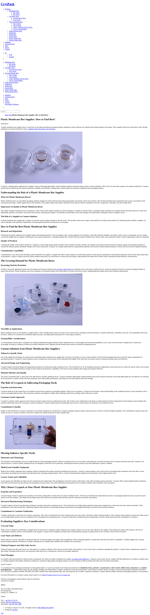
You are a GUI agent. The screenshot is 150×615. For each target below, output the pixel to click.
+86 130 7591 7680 (15, 604)
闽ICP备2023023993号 (46, 608)
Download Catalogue (12, 104)
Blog (6, 99)
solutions (8, 95)
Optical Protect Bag (11, 92)
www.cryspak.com (64, 575)
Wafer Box (8, 84)
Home (7, 115)
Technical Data (10, 97)
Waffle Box (8, 86)
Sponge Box (9, 88)
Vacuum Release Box (12, 73)
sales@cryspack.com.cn (49, 575)
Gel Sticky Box (10, 68)
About (7, 100)
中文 (10, 55)
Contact (7, 102)
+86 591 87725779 (11, 600)
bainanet (15, 610)
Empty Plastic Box (11, 90)
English (11, 57)
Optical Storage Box (11, 82)
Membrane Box (10, 62)
